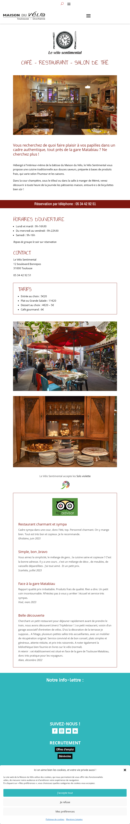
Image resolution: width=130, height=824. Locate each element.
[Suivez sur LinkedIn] (75, 731)
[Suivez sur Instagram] (61, 731)
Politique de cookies (55, 819)
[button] (125, 770)
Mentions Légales (74, 819)
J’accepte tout (65, 792)
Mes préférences (65, 811)
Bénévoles (65, 756)
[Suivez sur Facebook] (55, 731)
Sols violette (84, 476)
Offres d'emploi (65, 749)
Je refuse (65, 802)
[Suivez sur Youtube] (68, 731)
